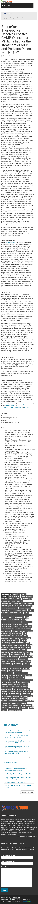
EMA (3, 640)
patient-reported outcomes (11, 684)
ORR (14, 682)
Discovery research (19, 631)
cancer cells (13, 606)
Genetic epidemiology (17, 647)
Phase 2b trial (14, 687)
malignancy (17, 664)
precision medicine (23, 689)
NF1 (22, 675)
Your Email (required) (8, 861)
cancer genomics (26, 606)
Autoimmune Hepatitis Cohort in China (16, 782)
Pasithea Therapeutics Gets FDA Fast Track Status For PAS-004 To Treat (17, 737)
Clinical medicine (13, 619)
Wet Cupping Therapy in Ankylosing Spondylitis (18, 774)
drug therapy (25, 638)
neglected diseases (14, 670)
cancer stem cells (16, 612)
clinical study (27, 622)
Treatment (22, 594)
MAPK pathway (11, 666)
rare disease (6, 696)
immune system (12, 659)
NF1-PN (4, 677)
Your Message (5, 867)
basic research (17, 601)
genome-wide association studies (21, 652)
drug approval (16, 633)
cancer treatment (15, 615)
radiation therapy (13, 694)
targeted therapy (26, 705)
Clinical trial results (20, 624)
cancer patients (25, 608)
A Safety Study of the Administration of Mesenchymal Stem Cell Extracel (16, 769)
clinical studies (15, 622)
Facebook (11, 407)
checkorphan (17, 56)
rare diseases (17, 696)
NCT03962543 (10, 242)
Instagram (18, 407)
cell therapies (7, 617)
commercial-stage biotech (22, 626)
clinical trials (7, 626)
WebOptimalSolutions (7, 901)
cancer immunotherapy (9, 608)
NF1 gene (28, 675)
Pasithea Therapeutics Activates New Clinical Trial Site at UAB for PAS (18, 752)
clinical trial (6, 624)
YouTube (26, 407)
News (15, 594)
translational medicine (9, 708)
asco (18, 599)
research (5, 698)
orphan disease (27, 680)
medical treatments (24, 666)
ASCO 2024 (26, 599)
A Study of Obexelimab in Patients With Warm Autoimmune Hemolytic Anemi (18, 778)
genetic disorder (19, 645)
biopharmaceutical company (23, 603)
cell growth (27, 615)
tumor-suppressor (15, 710)
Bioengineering (7, 603)
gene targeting (7, 645)
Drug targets (14, 638)
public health (21, 691)
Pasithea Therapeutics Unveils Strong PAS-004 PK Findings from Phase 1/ (18, 747)
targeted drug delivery (10, 705)
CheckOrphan (16, 897)
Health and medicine (17, 654)
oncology (5, 680)
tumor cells (23, 708)
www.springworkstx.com (24, 404)
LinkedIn (5, 407)
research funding (17, 698)
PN (14, 689)
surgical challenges (19, 703)
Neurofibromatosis (20, 673)
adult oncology (14, 596)
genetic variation (14, 650)
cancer (4, 606)
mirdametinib (17, 668)
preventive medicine (8, 691)
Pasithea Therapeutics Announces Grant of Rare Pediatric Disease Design (17, 732)
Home (6, 13)
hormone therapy (12, 657)
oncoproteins (15, 680)
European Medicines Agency (20, 643)
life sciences (21, 661)
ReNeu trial (28, 696)
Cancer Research (20, 610)
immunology (23, 659)
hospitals (23, 657)
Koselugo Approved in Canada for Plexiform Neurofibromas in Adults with (17, 742)
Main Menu (7, 5)
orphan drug (6, 682)
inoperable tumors (8, 661)
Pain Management (23, 682)
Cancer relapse (7, 610)
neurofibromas (7, 673)
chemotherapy (19, 617)
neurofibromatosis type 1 (10, 675)
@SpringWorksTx (10, 406)
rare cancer (26, 694)
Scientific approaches (16, 701)
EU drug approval (13, 640)
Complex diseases (8, 629)
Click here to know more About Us (27, 836)
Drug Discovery (17, 636)
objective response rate (17, 677)
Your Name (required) (8, 855)
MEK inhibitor (6, 668)
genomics (5, 654)
